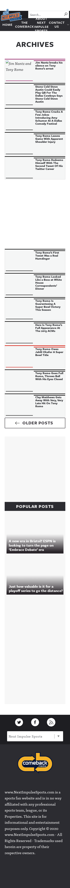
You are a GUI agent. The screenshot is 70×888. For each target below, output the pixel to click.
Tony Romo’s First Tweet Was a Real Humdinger (47, 255)
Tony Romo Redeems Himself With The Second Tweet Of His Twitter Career (49, 164)
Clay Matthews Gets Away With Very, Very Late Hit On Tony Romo (49, 402)
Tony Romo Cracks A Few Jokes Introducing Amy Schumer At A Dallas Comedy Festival (49, 117)
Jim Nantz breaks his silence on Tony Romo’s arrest (49, 65)
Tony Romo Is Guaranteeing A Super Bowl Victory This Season (47, 305)
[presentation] (19, 70)
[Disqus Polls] (37, 648)
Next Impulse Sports (25, 736)
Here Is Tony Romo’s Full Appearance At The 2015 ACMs (48, 327)
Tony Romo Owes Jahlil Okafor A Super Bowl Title (49, 351)
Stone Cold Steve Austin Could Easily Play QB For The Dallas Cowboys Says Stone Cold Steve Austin (49, 94)
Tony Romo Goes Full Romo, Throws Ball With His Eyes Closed (49, 375)
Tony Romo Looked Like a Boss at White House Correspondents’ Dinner (48, 282)
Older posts (37, 423)
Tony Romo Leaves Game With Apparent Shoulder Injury (49, 138)
